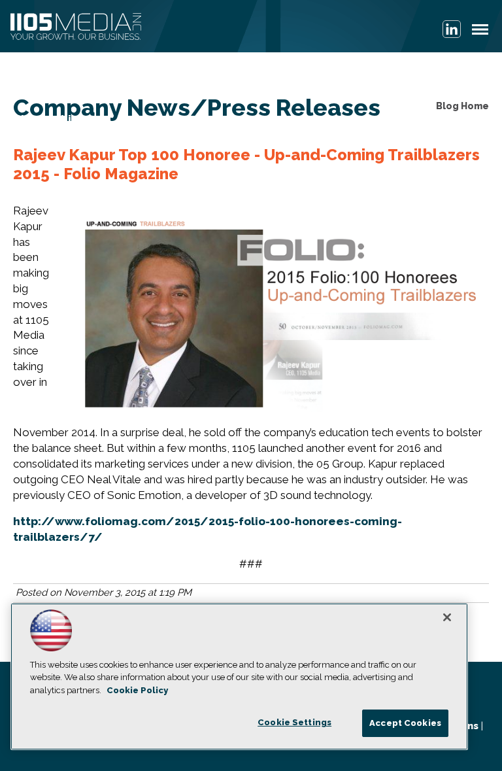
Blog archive (49, 119)
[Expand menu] (480, 32)
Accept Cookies (405, 723)
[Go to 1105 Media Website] (75, 27)
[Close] (447, 617)
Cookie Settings (294, 722)
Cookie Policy (137, 690)
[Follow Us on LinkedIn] (452, 29)
